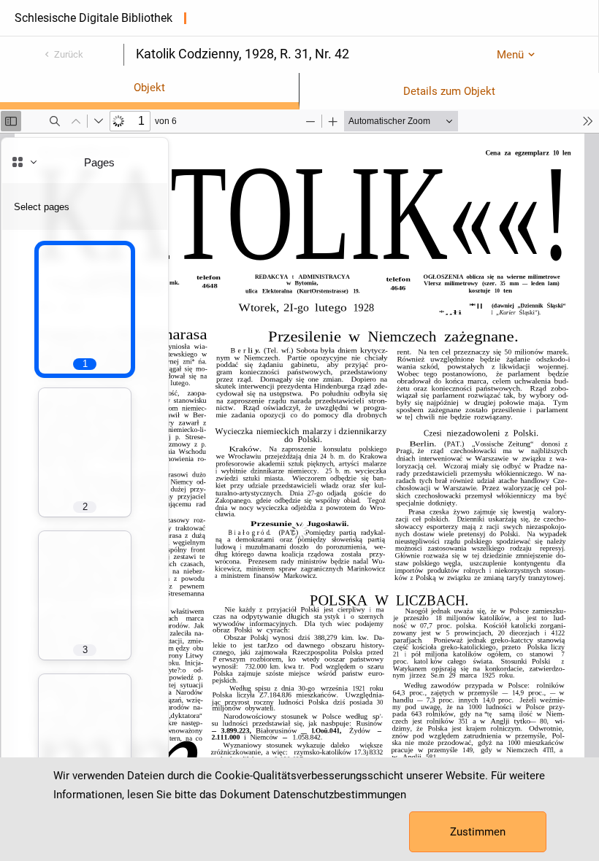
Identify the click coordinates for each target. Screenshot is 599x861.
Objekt (149, 87)
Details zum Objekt (449, 91)
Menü (510, 54)
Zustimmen (477, 831)
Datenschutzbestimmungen (339, 794)
